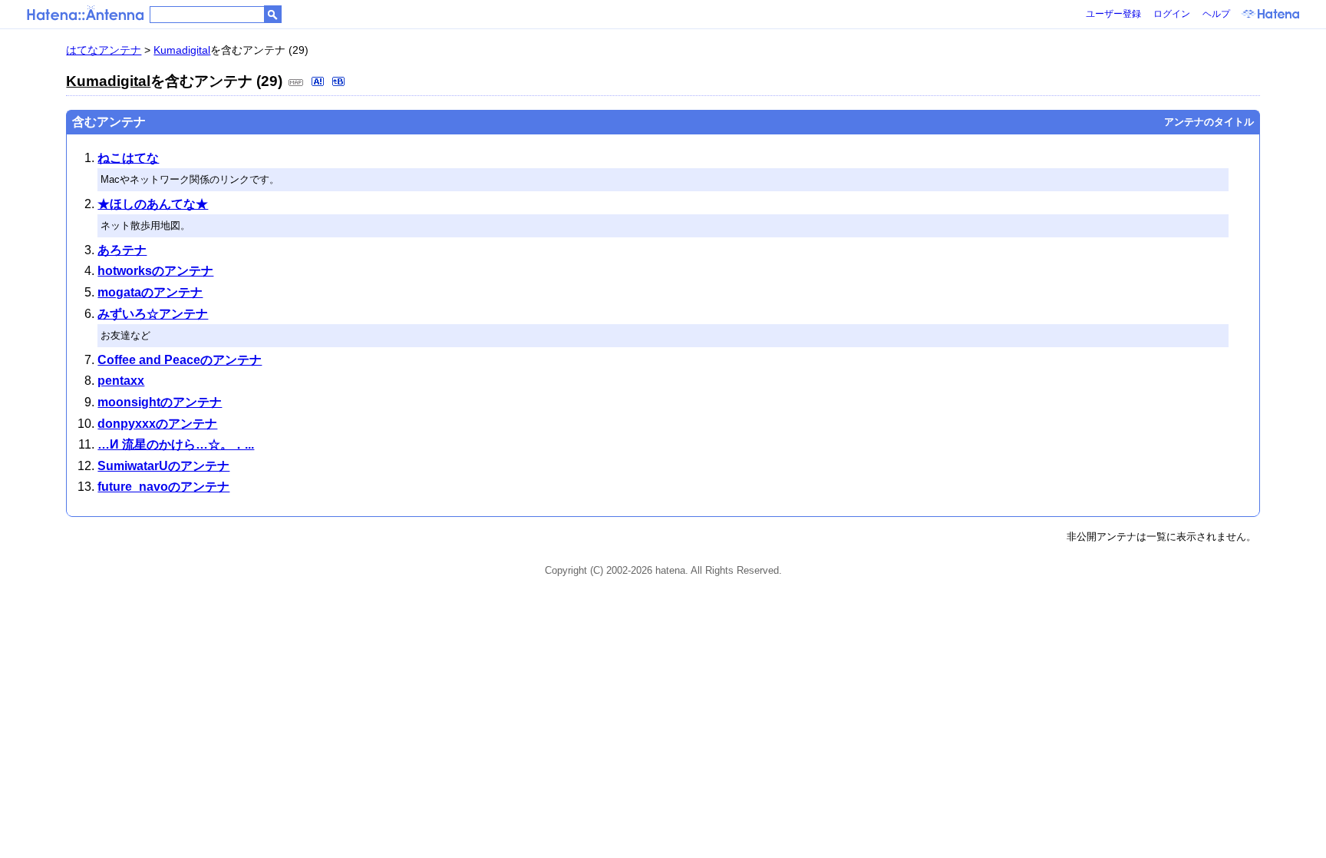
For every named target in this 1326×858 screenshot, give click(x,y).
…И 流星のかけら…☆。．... (175, 444)
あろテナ (122, 250)
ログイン (1171, 13)
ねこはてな (128, 157)
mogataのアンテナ (150, 292)
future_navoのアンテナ (163, 486)
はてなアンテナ (103, 50)
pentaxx (120, 380)
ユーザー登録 (1113, 13)
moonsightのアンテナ (159, 402)
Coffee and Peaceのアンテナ (179, 359)
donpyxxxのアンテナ (157, 423)
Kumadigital (181, 50)
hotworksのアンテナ (155, 270)
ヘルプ (1216, 13)
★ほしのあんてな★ (152, 203)
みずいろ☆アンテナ (152, 313)
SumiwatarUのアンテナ (163, 465)
